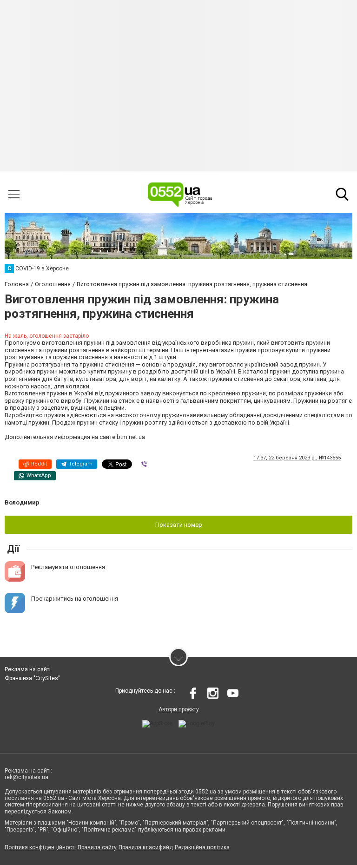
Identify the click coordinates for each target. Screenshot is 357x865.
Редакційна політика (202, 847)
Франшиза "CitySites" (32, 678)
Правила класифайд (146, 847)
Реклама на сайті (28, 669)
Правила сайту (97, 847)
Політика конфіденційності (40, 847)
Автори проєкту (179, 709)
